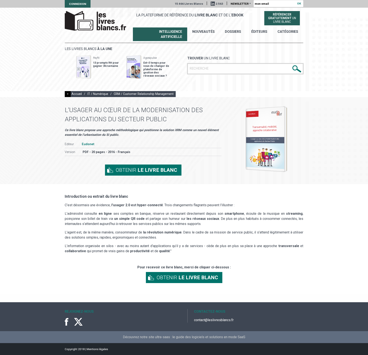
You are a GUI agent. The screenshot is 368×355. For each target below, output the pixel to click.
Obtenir (146, 170)
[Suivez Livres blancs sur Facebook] (69, 322)
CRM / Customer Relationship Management (144, 94)
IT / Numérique (97, 94)
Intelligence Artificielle (170, 34)
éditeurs (259, 32)
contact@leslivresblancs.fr (214, 320)
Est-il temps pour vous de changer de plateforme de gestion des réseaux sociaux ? (156, 69)
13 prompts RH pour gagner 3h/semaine (106, 64)
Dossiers (233, 32)
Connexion (77, 4)
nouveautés (203, 32)
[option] (97, 67)
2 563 (219, 3)
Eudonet (88, 144)
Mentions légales (97, 349)
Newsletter (241, 3)
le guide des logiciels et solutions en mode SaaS (208, 337)
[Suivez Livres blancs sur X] (78, 322)
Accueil (77, 94)
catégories (287, 32)
